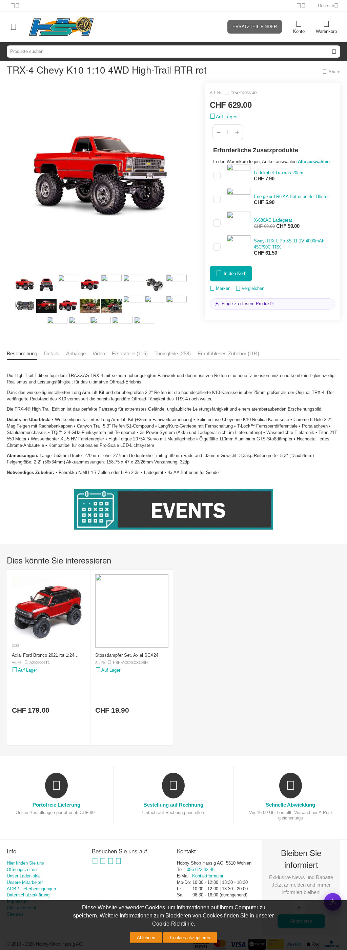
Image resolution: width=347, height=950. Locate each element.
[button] (331, 71)
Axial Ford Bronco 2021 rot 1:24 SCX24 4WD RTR (43, 655)
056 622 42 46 (201, 869)
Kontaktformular (207, 875)
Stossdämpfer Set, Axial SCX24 (126, 655)
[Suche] (334, 51)
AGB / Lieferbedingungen (31, 888)
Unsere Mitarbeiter (25, 882)
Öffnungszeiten (22, 869)
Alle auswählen (314, 161)
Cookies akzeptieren (190, 937)
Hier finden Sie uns (25, 863)
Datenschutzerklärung (28, 894)
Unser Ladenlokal (24, 875)
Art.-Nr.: (216, 93)
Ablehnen (146, 937)
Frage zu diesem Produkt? (247, 303)
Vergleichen (253, 288)
